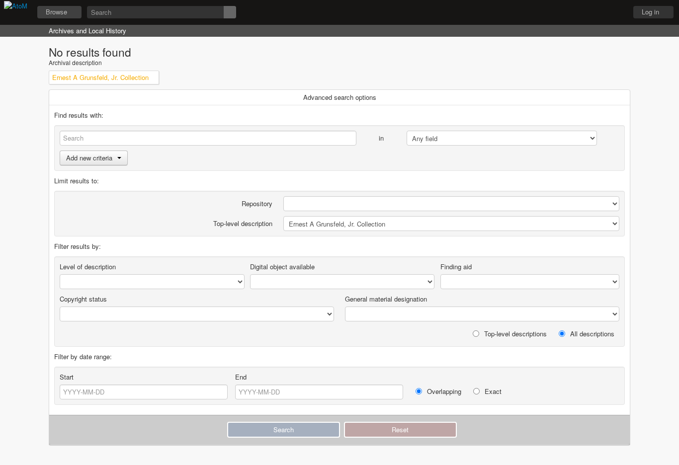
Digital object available (282, 266)
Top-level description (242, 223)
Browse (56, 11)
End (241, 377)
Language (590, 12)
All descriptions (591, 333)
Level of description (88, 266)
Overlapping (443, 391)
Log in (650, 11)
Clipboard (565, 12)
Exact (492, 391)
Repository (257, 203)
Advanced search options (339, 97)
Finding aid (456, 266)
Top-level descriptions (514, 333)
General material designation (386, 299)
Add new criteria (89, 157)
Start (67, 377)
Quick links (614, 12)
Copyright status (83, 299)
